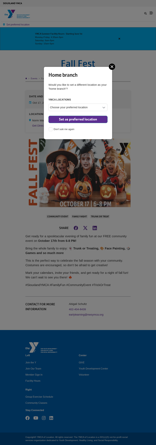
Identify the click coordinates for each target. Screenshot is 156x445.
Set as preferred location (78, 119)
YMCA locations (59, 99)
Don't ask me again (64, 129)
